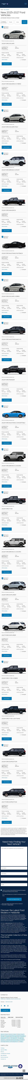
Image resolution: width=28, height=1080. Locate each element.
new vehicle (23, 918)
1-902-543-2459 (8, 1001)
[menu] (25, 4)
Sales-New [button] (3, 1017)
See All (24, 22)
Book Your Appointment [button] (14, 899)
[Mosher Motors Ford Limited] (13, 1066)
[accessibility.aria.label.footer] (20, 1078)
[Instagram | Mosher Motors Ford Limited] (8, 1006)
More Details (7, 63)
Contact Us (5, 1010)
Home (2, 9)
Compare (24, 59)
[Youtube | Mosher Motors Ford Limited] (5, 1006)
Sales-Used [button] (10, 1017)
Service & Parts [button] (19, 1017)
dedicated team (9, 923)
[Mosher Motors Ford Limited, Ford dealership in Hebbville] (5, 4)
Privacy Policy (10, 904)
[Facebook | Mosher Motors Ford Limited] (1, 1006)
